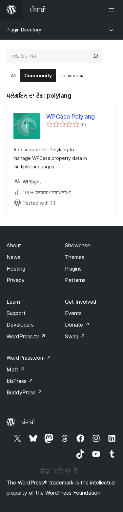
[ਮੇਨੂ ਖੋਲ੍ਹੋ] (112, 10)
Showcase (77, 245)
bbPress (20, 381)
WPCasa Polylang (70, 116)
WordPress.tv (26, 336)
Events (73, 313)
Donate (77, 324)
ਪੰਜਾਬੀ (28, 422)
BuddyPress (24, 392)
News (13, 257)
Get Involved (80, 301)
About (14, 245)
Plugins (73, 268)
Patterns (75, 280)
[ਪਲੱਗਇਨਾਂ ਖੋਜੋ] (95, 56)
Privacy (16, 280)
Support (16, 313)
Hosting (16, 268)
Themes (74, 257)
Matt (16, 369)
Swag (75, 336)
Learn (13, 301)
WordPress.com (29, 357)
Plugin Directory (24, 29)
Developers (20, 324)
